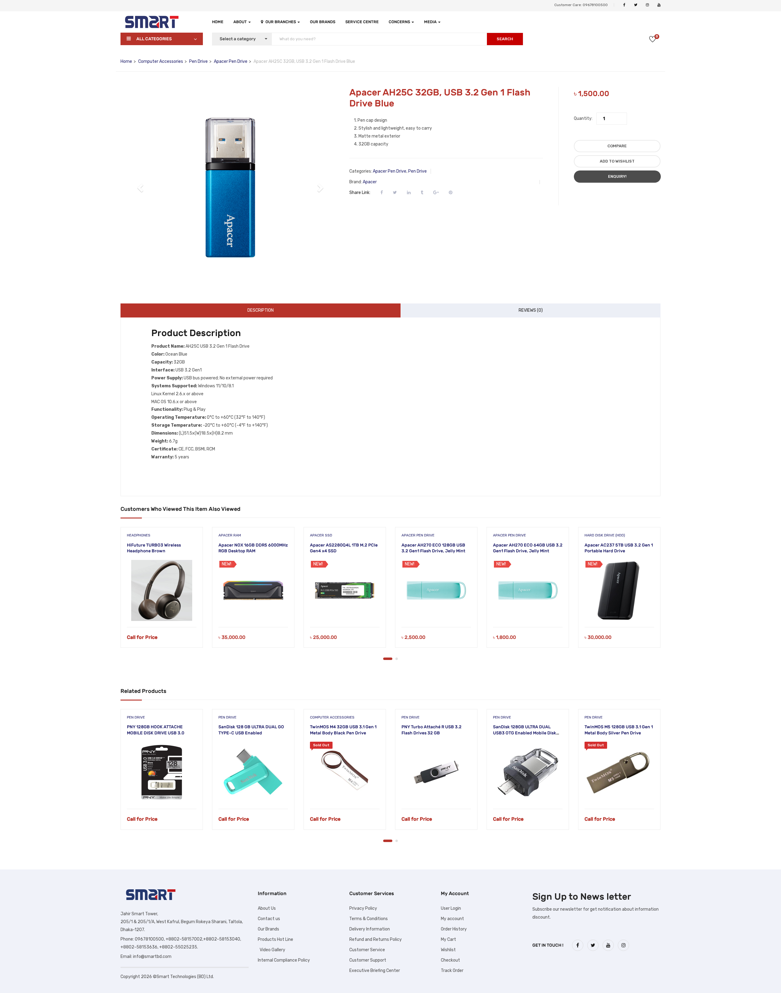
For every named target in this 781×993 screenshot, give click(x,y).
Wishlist (448, 949)
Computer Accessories (160, 61)
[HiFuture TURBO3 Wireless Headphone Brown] (161, 590)
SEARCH (505, 39)
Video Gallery (271, 949)
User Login (451, 908)
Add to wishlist (617, 161)
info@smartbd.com (152, 956)
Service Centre (362, 22)
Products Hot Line (275, 939)
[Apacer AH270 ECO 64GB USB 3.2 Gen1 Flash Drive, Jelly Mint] (528, 590)
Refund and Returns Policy (375, 939)
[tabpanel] (161, 592)
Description (260, 310)
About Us (267, 908)
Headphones (138, 535)
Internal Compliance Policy (284, 960)
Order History (454, 929)
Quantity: (583, 118)
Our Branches (281, 22)
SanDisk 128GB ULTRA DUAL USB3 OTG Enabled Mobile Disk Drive (524, 732)
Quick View (161, 611)
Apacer (370, 182)
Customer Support (367, 960)
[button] (141, 187)
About (240, 22)
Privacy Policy (363, 908)
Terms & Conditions (368, 918)
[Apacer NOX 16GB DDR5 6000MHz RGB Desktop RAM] (253, 590)
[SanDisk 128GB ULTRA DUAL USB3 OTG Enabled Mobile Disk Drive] (528, 772)
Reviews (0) (531, 310)
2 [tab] (396, 659)
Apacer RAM (229, 535)
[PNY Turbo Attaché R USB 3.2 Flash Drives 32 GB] (436, 772)
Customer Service (367, 949)
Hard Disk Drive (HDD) (605, 535)
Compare (617, 146)
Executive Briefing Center (374, 970)
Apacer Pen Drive (230, 61)
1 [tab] (387, 659)
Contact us (269, 918)
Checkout (450, 960)
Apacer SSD (321, 535)
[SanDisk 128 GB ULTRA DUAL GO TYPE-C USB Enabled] (253, 772)
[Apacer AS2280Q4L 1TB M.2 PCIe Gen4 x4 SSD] (345, 590)
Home (217, 22)
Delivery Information (369, 929)
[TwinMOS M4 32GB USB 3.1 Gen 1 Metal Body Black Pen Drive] (345, 772)
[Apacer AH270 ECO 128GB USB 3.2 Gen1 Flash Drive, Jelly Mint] (436, 590)
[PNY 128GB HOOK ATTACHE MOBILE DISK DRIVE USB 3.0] (161, 772)
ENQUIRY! (617, 176)
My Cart (448, 939)
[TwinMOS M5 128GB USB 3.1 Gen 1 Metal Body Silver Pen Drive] (619, 772)
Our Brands (322, 22)
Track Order (452, 970)
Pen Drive (198, 61)
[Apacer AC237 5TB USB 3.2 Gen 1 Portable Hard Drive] (619, 590)
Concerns (400, 22)
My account (452, 918)
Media (430, 22)
